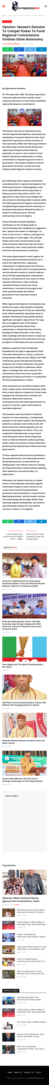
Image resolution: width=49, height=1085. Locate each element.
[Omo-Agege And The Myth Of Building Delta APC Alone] (24, 649)
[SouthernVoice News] (26, 6)
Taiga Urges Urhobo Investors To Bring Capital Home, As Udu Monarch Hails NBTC (31, 949)
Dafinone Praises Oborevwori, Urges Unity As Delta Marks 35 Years (30, 1035)
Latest (10, 15)
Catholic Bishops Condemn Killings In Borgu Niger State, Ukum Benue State (31, 923)
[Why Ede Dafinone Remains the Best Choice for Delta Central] (24, 725)
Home (4, 15)
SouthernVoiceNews (12, 44)
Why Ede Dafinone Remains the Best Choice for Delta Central (23, 741)
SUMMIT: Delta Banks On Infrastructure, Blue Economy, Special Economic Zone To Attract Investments (32, 936)
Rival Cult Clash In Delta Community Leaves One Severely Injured (35, 536)
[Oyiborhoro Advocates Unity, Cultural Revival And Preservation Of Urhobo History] (8, 913)
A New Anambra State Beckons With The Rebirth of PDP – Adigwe (13, 536)
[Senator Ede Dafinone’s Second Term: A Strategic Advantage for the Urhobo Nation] (24, 763)
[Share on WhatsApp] (7, 49)
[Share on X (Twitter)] (30, 49)
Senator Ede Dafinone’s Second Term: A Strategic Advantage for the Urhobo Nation (22, 779)
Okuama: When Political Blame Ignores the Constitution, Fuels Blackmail (20, 901)
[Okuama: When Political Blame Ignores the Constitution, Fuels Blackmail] (24, 882)
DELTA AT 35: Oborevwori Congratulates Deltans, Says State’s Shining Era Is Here (30, 1048)
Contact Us (29, 1072)
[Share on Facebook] (19, 49)
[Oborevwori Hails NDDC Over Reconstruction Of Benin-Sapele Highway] (8, 1000)
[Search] (45, 6)
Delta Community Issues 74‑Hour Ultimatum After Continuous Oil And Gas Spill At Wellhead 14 (30, 973)
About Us (18, 1072)
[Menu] (3, 6)
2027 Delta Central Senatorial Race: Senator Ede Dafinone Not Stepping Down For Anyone (24, 703)
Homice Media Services (36, 1078)
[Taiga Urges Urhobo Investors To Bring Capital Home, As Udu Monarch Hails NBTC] (8, 949)
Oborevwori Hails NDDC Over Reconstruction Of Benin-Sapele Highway (29, 999)
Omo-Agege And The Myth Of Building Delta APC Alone (22, 665)
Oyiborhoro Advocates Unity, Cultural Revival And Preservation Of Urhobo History (31, 912)
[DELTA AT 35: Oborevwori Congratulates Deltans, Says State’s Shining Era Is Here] (8, 1049)
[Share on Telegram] (41, 49)
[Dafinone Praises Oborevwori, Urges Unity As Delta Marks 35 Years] (8, 1037)
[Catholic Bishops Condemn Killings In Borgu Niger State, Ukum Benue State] (8, 925)
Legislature (7, 21)
